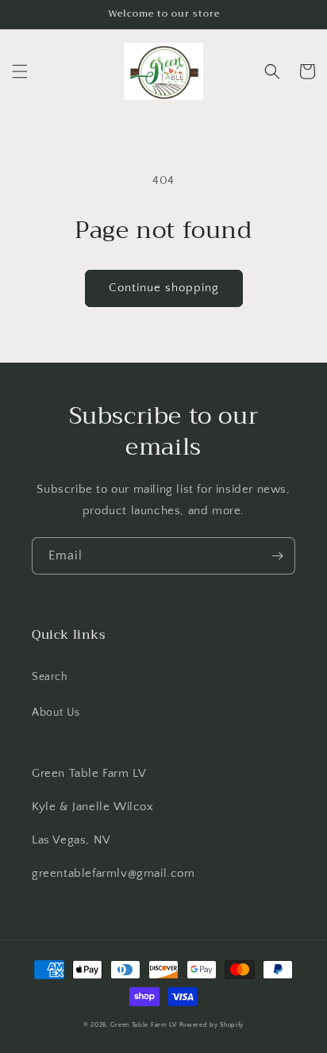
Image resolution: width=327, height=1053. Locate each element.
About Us (56, 712)
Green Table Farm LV (143, 1024)
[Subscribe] (277, 556)
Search (50, 677)
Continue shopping (164, 287)
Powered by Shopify (211, 1024)
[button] (19, 71)
